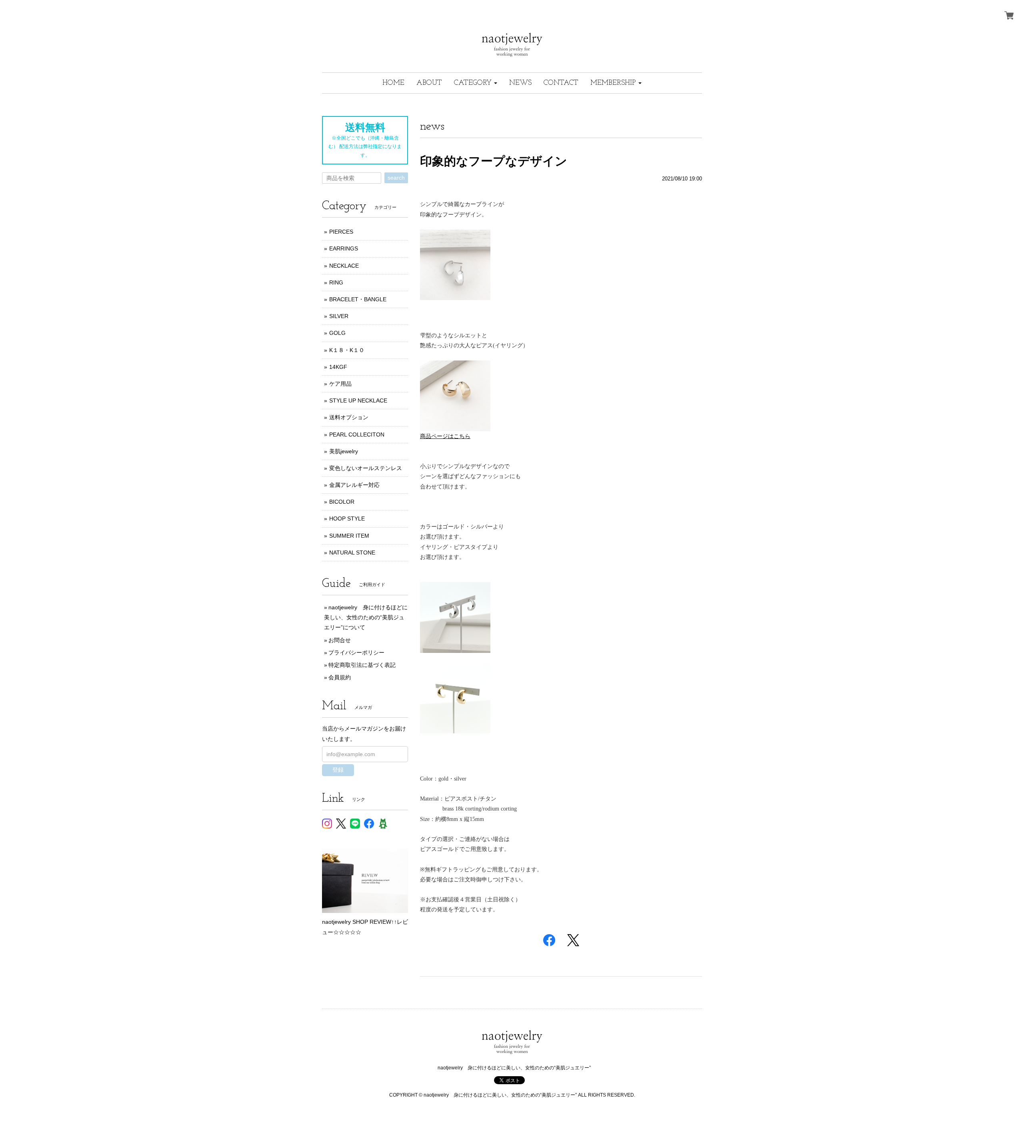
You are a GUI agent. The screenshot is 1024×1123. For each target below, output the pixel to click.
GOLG (337, 333)
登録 (338, 770)
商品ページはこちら (445, 436)
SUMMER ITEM (349, 535)
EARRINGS (343, 248)
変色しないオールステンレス (365, 468)
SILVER (338, 316)
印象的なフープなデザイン (493, 161)
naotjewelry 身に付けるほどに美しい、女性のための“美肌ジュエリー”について (366, 617)
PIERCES (341, 231)
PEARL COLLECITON (356, 434)
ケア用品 (340, 383)
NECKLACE (344, 265)
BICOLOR (341, 501)
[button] (475, 83)
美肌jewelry (343, 451)
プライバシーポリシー (356, 652)
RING (336, 282)
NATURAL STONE (352, 552)
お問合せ (339, 640)
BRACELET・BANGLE (357, 299)
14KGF (338, 367)
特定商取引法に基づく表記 (362, 665)
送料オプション (348, 417)
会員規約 (339, 677)
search (396, 177)
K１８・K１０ (346, 350)
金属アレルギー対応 (354, 485)
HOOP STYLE (347, 518)
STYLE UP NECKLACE (358, 400)
